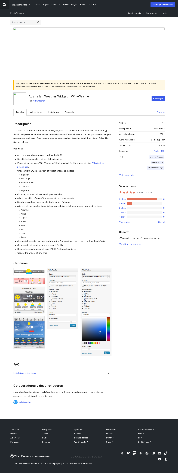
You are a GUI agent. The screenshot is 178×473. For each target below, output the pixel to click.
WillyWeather (39, 100)
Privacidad (15, 442)
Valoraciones (36, 112)
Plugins (45, 438)
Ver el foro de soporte (130, 244)
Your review (124, 222)
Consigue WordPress (163, 4)
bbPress (143, 438)
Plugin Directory (17, 13)
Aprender (78, 429)
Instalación (53, 112)
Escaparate (47, 429)
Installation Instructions (24, 373)
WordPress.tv (81, 442)
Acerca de (14, 429)
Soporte (161, 112)
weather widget (157, 162)
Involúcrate (111, 429)
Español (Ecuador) (42, 456)
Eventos (109, 434)
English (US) (159, 151)
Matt (141, 434)
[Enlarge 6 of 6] (108, 271)
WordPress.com (146, 429)
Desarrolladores (81, 438)
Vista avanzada (126, 175)
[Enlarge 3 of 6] (41, 290)
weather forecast (157, 157)
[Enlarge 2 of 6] (41, 281)
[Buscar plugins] (38, 22)
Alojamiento (15, 438)
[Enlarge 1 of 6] (41, 271)
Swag (109, 442)
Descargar (158, 98)
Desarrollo (70, 112)
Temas (45, 434)
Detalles (20, 112)
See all (161, 222)
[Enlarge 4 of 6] (41, 319)
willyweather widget (156, 168)
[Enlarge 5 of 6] (74, 271)
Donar (110, 438)
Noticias (13, 434)
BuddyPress (144, 442)
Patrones (46, 442)
